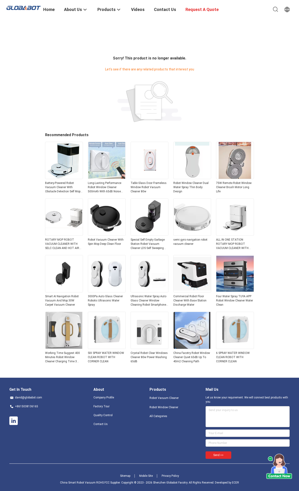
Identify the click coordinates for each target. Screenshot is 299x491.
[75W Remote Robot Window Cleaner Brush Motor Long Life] (235, 178)
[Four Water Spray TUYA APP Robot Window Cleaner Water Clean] (235, 291)
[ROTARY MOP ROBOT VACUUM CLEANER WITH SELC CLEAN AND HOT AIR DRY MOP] (64, 234)
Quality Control (103, 415)
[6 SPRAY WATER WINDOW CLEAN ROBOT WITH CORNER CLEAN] (235, 347)
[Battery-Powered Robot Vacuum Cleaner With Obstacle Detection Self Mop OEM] (64, 178)
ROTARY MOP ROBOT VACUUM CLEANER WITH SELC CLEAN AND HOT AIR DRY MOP (62, 244)
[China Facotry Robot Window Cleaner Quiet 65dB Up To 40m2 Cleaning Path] (192, 347)
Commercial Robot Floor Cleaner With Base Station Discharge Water (189, 300)
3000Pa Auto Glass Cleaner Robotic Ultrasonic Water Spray (105, 300)
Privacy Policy (170, 475)
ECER (235, 482)
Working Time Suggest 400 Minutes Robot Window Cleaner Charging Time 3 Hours (62, 357)
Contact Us (100, 424)
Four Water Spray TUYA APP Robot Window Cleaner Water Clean (234, 300)
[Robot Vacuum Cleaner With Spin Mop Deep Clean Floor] (106, 234)
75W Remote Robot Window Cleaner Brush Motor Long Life (234, 187)
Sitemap (125, 475)
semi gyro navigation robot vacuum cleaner (190, 242)
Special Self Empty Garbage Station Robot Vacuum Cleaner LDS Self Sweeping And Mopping (148, 244)
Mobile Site (146, 475)
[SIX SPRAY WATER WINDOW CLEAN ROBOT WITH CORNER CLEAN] (106, 347)
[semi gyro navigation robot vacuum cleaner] (192, 234)
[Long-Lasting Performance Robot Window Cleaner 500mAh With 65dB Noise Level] (106, 178)
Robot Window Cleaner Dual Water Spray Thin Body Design (191, 187)
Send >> (218, 455)
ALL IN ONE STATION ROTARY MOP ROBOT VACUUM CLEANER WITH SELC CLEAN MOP (232, 244)
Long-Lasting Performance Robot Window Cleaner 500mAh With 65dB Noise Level (104, 187)
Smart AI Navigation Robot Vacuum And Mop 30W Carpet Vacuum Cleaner (62, 300)
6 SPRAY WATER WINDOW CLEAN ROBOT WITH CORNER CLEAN (233, 357)
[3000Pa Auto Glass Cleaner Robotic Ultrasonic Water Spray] (106, 291)
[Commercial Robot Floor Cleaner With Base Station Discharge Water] (192, 291)
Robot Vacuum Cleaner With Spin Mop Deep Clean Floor (106, 242)
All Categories (158, 416)
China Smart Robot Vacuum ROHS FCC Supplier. (90, 482)
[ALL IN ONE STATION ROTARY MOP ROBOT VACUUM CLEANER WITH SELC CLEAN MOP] (235, 234)
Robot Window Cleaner (164, 407)
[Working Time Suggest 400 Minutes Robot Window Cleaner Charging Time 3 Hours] (64, 347)
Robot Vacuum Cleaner (164, 398)
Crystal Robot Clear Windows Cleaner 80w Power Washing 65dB (149, 357)
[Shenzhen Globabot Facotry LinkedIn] (13, 421)
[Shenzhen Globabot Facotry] (23, 7)
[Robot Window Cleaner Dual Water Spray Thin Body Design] (192, 178)
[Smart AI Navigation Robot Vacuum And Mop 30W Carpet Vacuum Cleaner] (64, 291)
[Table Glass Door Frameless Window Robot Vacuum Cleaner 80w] (149, 178)
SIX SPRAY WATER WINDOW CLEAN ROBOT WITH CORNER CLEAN (106, 357)
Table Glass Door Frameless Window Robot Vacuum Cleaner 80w (149, 187)
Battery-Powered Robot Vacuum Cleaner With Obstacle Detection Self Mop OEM (62, 187)
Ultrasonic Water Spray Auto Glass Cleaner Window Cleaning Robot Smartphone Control (148, 301)
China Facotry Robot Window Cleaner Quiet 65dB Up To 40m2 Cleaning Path (191, 357)
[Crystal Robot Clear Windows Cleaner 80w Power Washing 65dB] (149, 347)
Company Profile (103, 397)
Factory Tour (101, 406)
